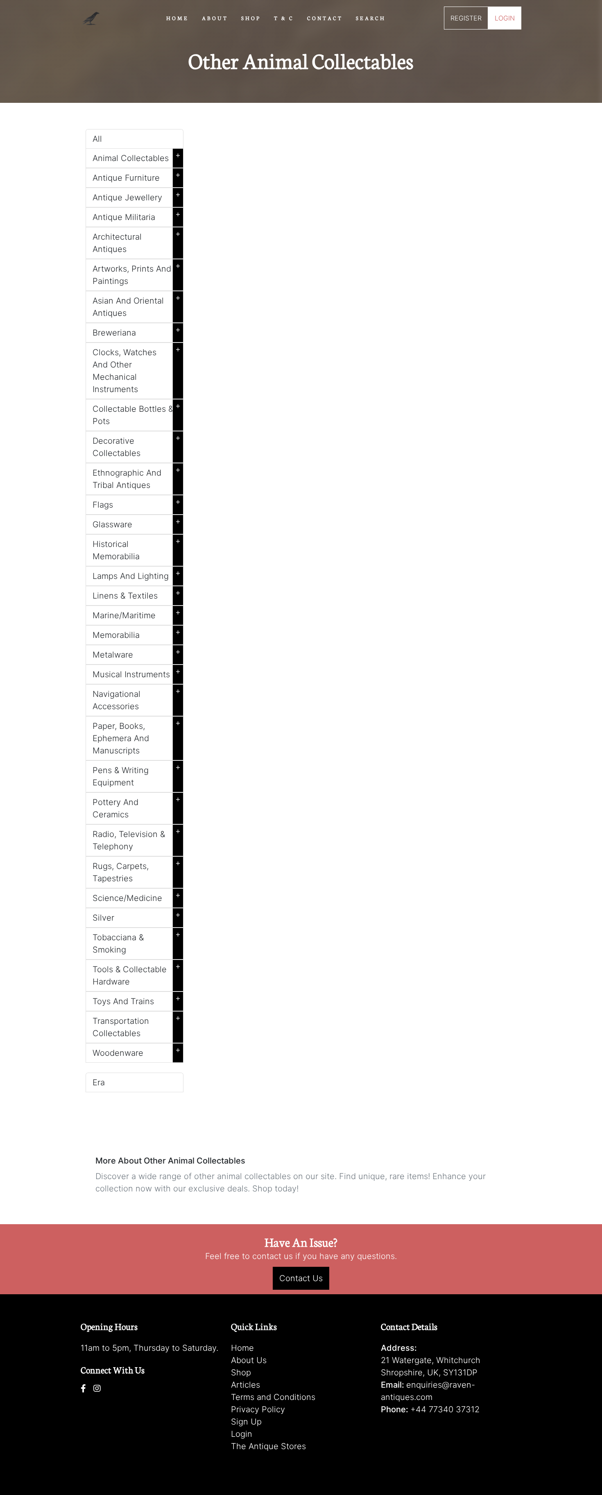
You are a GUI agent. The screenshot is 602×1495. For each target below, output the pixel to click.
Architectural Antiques (137, 241)
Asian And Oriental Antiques (137, 305)
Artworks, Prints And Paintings (137, 273)
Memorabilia (137, 633)
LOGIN (505, 18)
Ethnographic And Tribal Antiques (137, 477)
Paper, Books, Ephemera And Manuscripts (137, 736)
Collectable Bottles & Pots (137, 413)
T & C (284, 17)
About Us (249, 1360)
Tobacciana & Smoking (137, 942)
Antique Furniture (137, 176)
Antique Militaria (137, 215)
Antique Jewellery (137, 195)
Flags (137, 503)
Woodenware (137, 1051)
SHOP (251, 17)
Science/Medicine (137, 896)
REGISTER (466, 18)
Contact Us (301, 1278)
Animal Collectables (137, 156)
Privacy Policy (258, 1409)
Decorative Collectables (137, 445)
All (97, 139)
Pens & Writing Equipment (137, 774)
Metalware (137, 653)
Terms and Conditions (273, 1397)
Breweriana (137, 331)
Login (241, 1434)
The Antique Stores (268, 1446)
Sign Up (246, 1422)
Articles (245, 1385)
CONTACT (325, 17)
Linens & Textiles (137, 594)
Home (242, 1348)
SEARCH (371, 17)
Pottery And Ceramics (137, 806)
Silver (137, 916)
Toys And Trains (137, 999)
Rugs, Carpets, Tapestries (137, 870)
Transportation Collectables (137, 1025)
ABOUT (215, 17)
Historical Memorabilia (137, 548)
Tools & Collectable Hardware (137, 974)
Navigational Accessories (137, 698)
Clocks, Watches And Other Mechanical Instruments (137, 369)
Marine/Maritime (137, 613)
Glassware (137, 522)
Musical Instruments (137, 672)
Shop (241, 1372)
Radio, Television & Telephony (137, 838)
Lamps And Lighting (137, 574)
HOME (177, 17)
